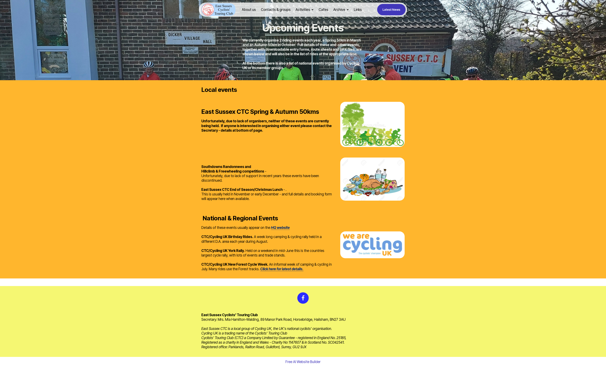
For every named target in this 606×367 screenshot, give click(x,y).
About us (249, 9)
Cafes (323, 9)
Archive (339, 9)
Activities (303, 9)
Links (358, 9)
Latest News (391, 10)
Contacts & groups (276, 9)
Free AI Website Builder (303, 362)
